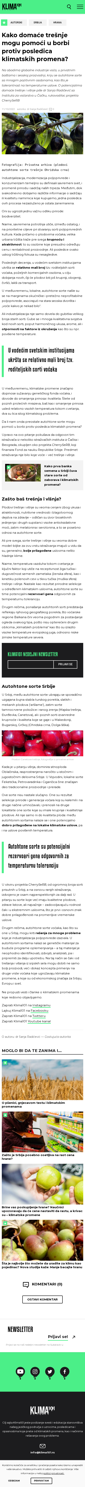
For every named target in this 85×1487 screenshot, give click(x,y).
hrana (57, 22)
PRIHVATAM (41, 1480)
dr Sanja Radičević (37, 109)
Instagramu (41, 1005)
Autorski (16, 22)
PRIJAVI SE (65, 664)
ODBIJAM (14, 1480)
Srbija (38, 22)
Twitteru (39, 1016)
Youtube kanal (39, 1021)
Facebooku (39, 1010)
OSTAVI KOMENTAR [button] (42, 1299)
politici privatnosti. (53, 1473)
